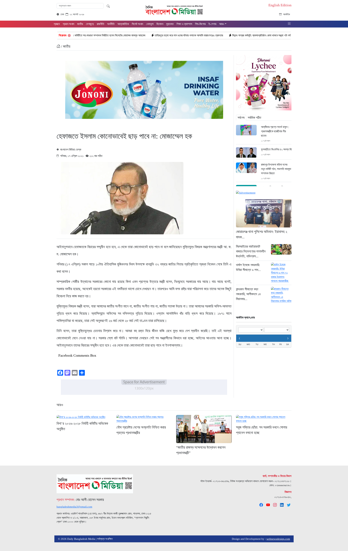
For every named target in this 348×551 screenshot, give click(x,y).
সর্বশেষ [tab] (241, 117)
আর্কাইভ (286, 14)
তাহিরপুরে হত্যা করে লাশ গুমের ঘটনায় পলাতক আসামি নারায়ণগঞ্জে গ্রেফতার (159, 35)
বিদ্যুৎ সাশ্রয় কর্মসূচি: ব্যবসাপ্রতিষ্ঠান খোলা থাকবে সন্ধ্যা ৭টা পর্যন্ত (233, 35)
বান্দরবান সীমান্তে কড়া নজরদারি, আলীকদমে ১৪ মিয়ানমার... (248, 294)
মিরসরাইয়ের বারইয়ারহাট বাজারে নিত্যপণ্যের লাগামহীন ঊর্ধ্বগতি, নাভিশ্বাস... (251, 251)
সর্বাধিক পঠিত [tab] (254, 117)
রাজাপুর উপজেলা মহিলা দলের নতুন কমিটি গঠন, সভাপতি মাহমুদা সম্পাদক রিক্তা (276, 169)
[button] (289, 24)
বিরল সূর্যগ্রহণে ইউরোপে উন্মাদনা (288, 35)
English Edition (279, 5)
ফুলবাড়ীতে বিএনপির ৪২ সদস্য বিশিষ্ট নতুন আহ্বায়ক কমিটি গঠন (276, 149)
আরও (60, 405)
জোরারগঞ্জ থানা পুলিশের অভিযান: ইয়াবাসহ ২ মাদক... (261, 234)
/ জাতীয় (65, 46)
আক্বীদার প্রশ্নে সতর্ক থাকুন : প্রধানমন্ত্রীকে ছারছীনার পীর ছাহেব (275, 131)
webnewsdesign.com (278, 538)
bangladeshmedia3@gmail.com (74, 506)
